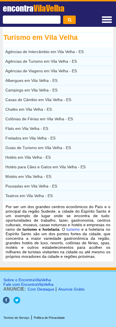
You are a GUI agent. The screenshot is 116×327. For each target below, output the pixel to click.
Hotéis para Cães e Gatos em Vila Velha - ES (45, 167)
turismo (73, 229)
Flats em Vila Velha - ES (26, 128)
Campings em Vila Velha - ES (31, 90)
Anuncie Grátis (71, 289)
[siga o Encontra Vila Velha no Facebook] (6, 302)
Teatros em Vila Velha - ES (29, 195)
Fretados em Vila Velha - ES (30, 138)
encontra (33, 8)
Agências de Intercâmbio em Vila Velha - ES (44, 51)
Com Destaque (41, 289)
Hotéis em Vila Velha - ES (28, 157)
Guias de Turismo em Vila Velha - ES (38, 147)
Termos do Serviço (16, 317)
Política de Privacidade (49, 317)
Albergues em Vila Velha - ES (31, 80)
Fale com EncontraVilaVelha (28, 284)
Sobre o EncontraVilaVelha (27, 280)
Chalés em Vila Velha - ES (28, 109)
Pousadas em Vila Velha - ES (31, 186)
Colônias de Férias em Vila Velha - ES (39, 119)
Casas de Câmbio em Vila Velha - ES (38, 99)
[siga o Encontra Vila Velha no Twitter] (17, 302)
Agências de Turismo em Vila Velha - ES (41, 61)
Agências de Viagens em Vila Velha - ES (41, 71)
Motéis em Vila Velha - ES (28, 176)
